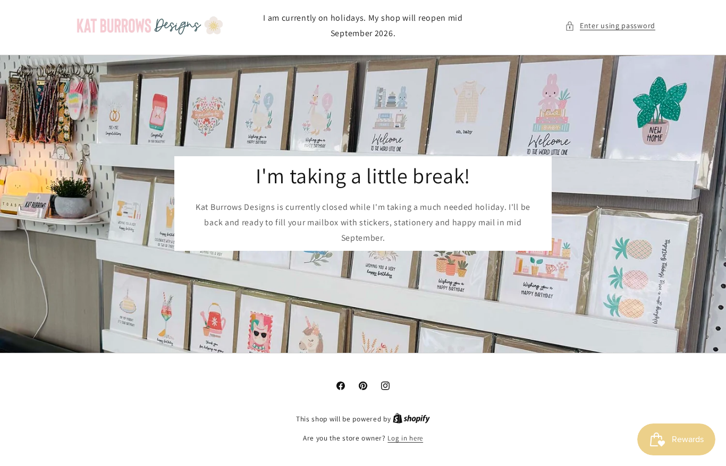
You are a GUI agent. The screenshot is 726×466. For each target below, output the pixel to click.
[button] (610, 25)
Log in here (405, 438)
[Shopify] (411, 418)
